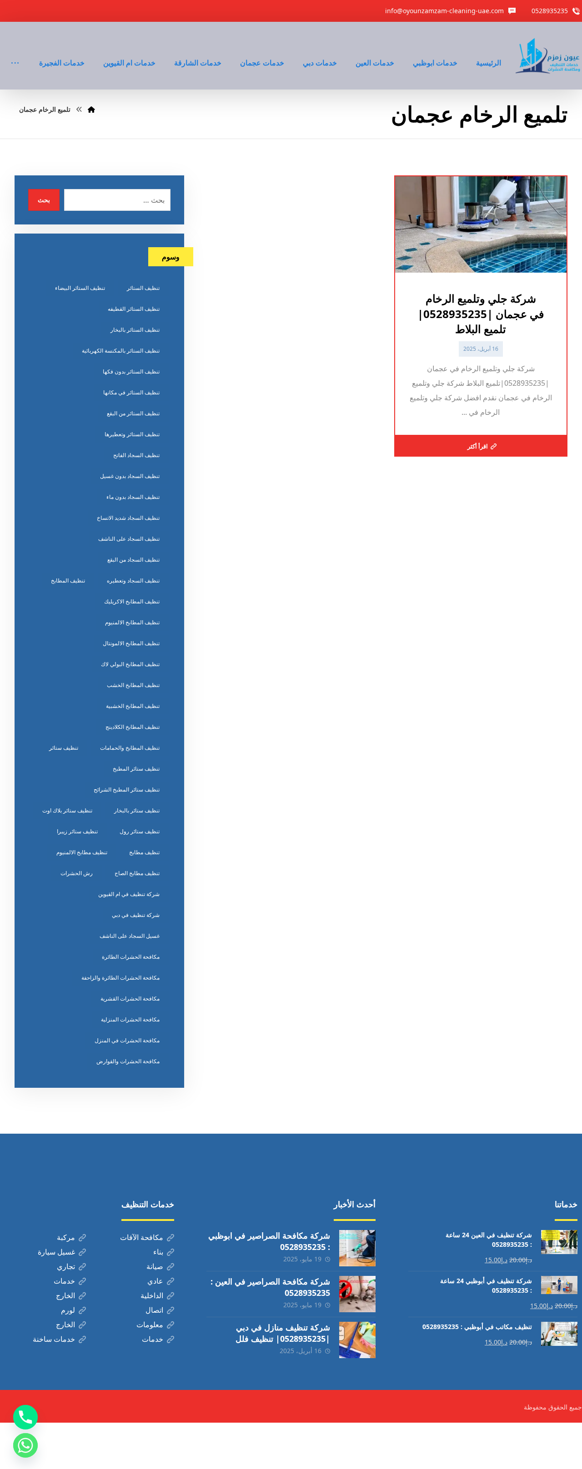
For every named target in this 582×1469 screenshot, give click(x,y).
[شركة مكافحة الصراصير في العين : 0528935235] (357, 1294)
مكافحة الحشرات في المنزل (127, 1040)
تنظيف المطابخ (68, 580)
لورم (68, 1310)
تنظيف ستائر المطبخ (136, 768)
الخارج (65, 1295)
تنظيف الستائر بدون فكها (131, 371)
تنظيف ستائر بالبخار (137, 810)
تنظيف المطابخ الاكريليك (132, 601)
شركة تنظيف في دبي (136, 915)
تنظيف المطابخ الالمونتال (131, 643)
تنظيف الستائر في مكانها (131, 392)
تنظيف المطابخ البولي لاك (130, 664)
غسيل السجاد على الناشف (130, 936)
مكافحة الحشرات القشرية (130, 998)
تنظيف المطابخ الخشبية (133, 706)
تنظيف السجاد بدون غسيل (130, 476)
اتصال (154, 1310)
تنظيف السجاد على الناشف (129, 539)
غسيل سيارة (56, 1252)
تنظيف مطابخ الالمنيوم (81, 852)
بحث (44, 199)
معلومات (149, 1325)
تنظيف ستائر (63, 748)
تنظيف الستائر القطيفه (134, 309)
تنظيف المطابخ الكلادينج (132, 727)
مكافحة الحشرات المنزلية (130, 1019)
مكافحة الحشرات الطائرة (131, 957)
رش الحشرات (76, 873)
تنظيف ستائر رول (140, 831)
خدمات (64, 1281)
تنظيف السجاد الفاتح (136, 455)
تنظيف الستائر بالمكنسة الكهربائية (121, 350)
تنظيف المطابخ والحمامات (130, 748)
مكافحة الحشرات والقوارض (128, 1061)
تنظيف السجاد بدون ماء (133, 497)
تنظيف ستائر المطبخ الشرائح (127, 789)
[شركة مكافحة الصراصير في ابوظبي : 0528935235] (357, 1248)
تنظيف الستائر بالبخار (135, 330)
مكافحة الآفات (141, 1237)
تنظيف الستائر (143, 288)
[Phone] (25, 1417)
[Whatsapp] (25, 1445)
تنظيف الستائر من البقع (133, 413)
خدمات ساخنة (54, 1339)
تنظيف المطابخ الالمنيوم (132, 622)
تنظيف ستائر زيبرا (77, 831)
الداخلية (151, 1295)
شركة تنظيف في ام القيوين (129, 894)
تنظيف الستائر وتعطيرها (132, 434)
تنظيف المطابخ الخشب (133, 685)
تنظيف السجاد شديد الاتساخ (128, 518)
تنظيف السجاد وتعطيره (133, 580)
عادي (155, 1281)
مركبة (66, 1237)
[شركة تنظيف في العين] (549, 56)
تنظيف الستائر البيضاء (80, 288)
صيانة (154, 1266)
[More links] (15, 50)
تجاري (66, 1266)
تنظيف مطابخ (144, 852)
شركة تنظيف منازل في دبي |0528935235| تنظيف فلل (283, 1333)
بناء (158, 1252)
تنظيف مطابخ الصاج (137, 873)
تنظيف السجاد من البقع (133, 559)
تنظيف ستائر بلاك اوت (67, 810)
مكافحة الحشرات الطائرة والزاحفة (120, 977)
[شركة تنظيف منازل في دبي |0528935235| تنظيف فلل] (357, 1340)
